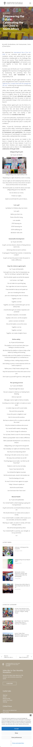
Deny (16, 733)
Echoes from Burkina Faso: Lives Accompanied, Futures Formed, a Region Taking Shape (22, 611)
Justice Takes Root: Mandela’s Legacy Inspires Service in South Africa (22, 635)
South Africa (20, 32)
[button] (30, 715)
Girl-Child (12, 32)
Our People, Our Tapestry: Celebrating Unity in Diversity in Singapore (22, 622)
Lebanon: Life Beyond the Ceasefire (21, 547)
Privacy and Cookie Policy (18, 743)
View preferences (16, 737)
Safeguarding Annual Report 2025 (22, 560)
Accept (16, 728)
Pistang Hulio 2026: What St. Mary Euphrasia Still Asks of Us (22, 586)
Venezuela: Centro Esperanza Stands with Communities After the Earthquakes (21, 574)
